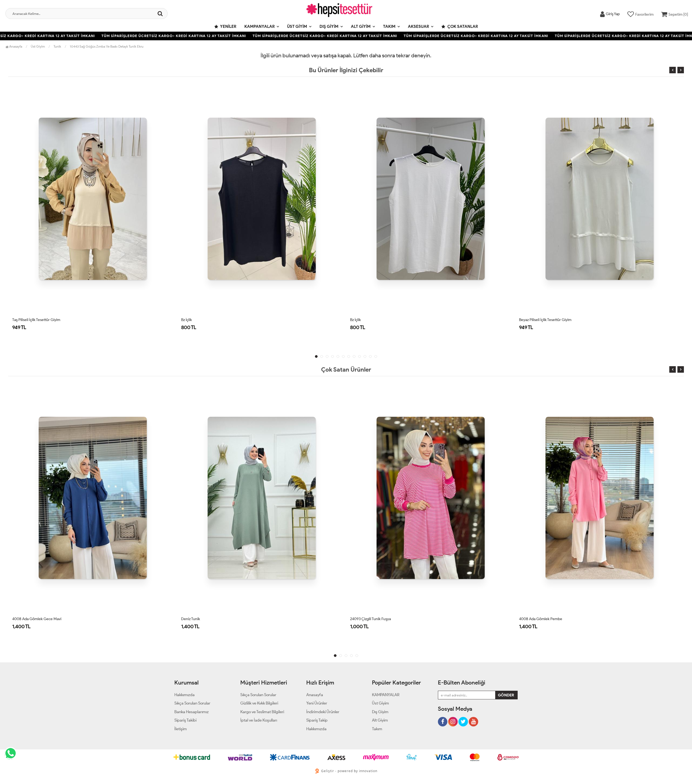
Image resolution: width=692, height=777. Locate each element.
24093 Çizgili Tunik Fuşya (370, 619)
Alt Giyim (361, 26)
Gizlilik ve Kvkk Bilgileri (259, 703)
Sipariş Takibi (185, 720)
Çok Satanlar (462, 26)
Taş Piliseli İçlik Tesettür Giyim (36, 320)
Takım (389, 26)
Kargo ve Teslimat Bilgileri (262, 711)
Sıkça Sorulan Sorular (192, 703)
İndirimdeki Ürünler (322, 711)
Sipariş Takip (317, 720)
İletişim (180, 728)
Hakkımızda (184, 694)
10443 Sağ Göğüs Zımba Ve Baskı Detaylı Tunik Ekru (107, 46)
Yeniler (227, 26)
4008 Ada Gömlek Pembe (540, 619)
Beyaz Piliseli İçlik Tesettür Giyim (545, 320)
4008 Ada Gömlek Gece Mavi (36, 619)
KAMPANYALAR (259, 26)
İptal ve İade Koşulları (258, 720)
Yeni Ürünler (316, 703)
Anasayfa (15, 46)
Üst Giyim (297, 26)
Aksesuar (418, 26)
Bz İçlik (186, 320)
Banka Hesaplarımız (191, 711)
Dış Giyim (329, 26)
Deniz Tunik (190, 619)
